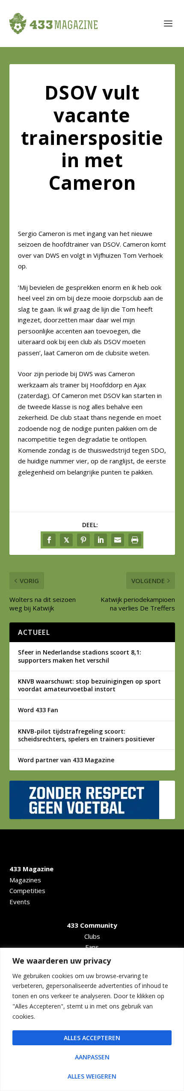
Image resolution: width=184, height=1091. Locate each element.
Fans (92, 947)
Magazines (25, 880)
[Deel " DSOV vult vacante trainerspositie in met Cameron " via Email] (117, 539)
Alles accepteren (92, 1038)
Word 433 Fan (38, 710)
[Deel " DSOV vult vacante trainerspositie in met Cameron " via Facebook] (49, 539)
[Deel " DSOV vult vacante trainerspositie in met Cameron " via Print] (134, 539)
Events (19, 901)
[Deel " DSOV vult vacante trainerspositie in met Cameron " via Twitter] (66, 539)
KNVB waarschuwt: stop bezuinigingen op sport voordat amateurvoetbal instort (89, 685)
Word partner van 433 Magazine (66, 760)
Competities (27, 890)
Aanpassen (92, 1057)
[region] (92, 1019)
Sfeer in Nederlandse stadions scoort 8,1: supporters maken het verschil (79, 656)
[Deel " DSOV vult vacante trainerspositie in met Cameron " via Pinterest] (83, 539)
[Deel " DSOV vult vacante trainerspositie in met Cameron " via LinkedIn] (100, 539)
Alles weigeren (92, 1076)
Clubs (92, 936)
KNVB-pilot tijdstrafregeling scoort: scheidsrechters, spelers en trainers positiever (86, 735)
